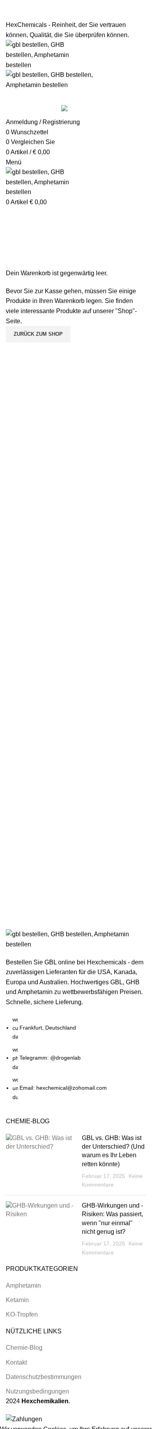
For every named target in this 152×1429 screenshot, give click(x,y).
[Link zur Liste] (76, 712)
